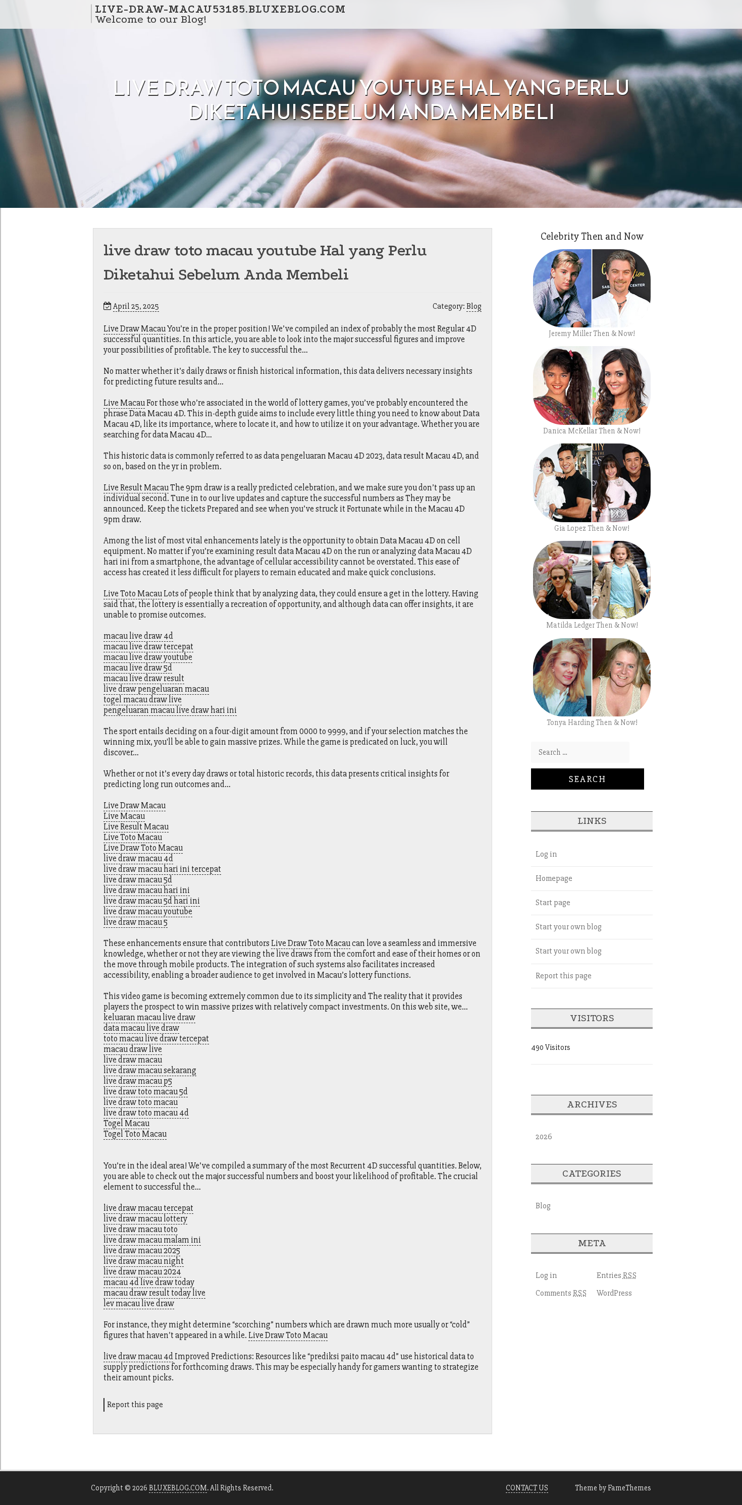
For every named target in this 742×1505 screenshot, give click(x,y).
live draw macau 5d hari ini (151, 901)
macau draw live (132, 1049)
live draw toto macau (140, 1102)
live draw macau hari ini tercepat (162, 869)
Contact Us (527, 1487)
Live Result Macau (136, 487)
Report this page (135, 1405)
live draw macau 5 (135, 922)
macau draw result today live (154, 1293)
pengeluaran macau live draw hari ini (170, 710)
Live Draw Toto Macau (143, 848)
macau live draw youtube (147, 657)
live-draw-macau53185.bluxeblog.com (220, 8)
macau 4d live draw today (148, 1282)
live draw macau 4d (138, 858)
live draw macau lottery (145, 1218)
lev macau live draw (138, 1303)
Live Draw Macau (134, 328)
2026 (544, 1137)
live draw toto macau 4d (146, 1112)
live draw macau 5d (137, 879)
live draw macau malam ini (152, 1240)
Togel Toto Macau (135, 1134)
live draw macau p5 (137, 1081)
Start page (553, 903)
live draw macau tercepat (148, 1208)
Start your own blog (569, 927)
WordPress (614, 1293)
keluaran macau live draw (149, 1017)
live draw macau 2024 (142, 1271)
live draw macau (132, 1059)
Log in (546, 854)
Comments (561, 1293)
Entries (617, 1275)
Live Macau (124, 403)
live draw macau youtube (147, 911)
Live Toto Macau (132, 593)
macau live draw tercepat (148, 646)
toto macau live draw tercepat (156, 1038)
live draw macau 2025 (141, 1250)
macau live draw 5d (137, 667)
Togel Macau (126, 1123)
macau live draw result (143, 678)
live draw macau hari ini (146, 890)
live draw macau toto (140, 1229)
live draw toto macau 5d (145, 1091)
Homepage (554, 878)
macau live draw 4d (138, 636)
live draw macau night (143, 1261)
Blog (474, 306)
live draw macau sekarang (149, 1070)
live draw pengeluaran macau (156, 689)
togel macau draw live (142, 699)
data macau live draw (141, 1028)
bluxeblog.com (178, 1487)
